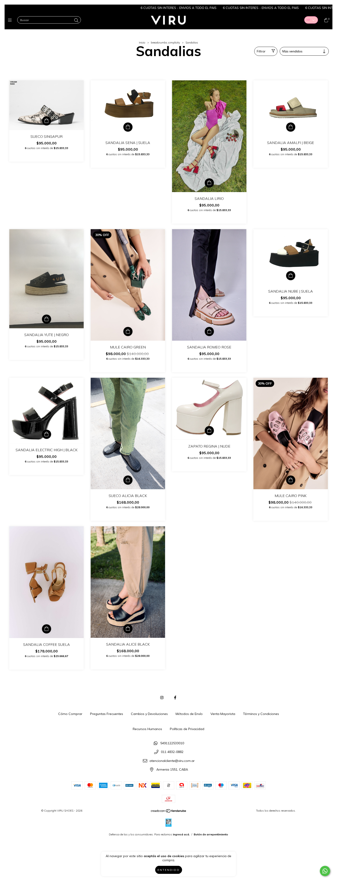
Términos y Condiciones (261, 714)
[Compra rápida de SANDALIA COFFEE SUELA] (46, 628)
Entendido (168, 870)
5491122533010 (172, 743)
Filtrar (261, 51)
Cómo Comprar (70, 714)
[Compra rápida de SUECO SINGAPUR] (46, 120)
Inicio (142, 42)
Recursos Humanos (147, 729)
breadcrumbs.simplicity (165, 42)
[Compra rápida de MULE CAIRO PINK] (290, 480)
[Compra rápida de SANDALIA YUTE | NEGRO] (46, 319)
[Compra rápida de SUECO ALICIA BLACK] (128, 480)
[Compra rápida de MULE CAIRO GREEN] (128, 331)
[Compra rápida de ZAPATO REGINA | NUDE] (209, 430)
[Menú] (11, 20)
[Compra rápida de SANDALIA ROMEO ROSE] (209, 331)
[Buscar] (76, 20)
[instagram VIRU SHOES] (162, 697)
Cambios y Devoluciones (149, 714)
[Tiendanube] (168, 812)
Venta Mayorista (222, 714)
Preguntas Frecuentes (106, 714)
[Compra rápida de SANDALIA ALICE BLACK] (128, 628)
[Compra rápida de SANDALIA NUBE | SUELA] (290, 275)
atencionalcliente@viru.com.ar (172, 761)
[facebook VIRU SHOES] (175, 697)
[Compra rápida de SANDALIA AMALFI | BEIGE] (290, 127)
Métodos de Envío (189, 714)
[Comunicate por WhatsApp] (325, 871)
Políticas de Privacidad (187, 729)
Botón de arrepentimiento (211, 834)
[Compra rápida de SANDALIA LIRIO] (209, 182)
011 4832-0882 (172, 752)
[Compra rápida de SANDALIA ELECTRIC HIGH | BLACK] (46, 434)
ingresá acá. (181, 834)
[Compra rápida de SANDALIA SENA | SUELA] (128, 127)
